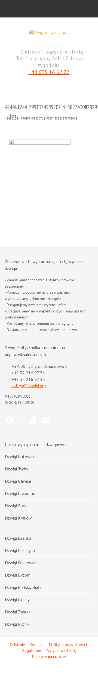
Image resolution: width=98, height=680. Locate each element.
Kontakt (36, 644)
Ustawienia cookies (49, 656)
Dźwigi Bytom (17, 575)
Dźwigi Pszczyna (20, 550)
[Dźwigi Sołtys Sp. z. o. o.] (49, 32)
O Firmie (17, 644)
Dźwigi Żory (15, 505)
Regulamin (31, 650)
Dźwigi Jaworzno (20, 493)
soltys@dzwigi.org (28, 385)
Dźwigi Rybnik (17, 624)
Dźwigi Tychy (16, 469)
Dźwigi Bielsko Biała (23, 587)
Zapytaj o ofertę (60, 650)
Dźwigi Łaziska (18, 538)
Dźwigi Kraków (18, 518)
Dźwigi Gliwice (18, 481)
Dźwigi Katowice (20, 456)
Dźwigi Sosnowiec (21, 562)
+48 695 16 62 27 (49, 72)
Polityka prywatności (68, 644)
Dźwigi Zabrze (18, 612)
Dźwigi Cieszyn (18, 599)
